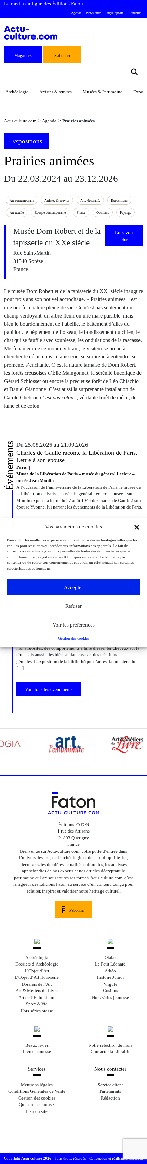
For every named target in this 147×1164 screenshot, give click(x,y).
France (81, 213)
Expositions (119, 200)
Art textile (17, 213)
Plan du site (37, 1111)
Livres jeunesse (37, 1051)
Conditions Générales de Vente (36, 1091)
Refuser (73, 606)
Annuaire (134, 13)
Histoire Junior (110, 977)
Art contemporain (22, 200)
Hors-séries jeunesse (110, 997)
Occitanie (102, 213)
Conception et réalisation (116, 1158)
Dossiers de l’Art (37, 984)
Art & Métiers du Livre (37, 990)
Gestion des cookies (73, 638)
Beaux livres (37, 1045)
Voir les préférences (74, 625)
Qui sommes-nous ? (37, 1104)
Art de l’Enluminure (36, 997)
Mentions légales (37, 1084)
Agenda (76, 13)
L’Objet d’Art (37, 970)
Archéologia (36, 957)
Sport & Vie (37, 1003)
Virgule (110, 984)
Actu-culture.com (20, 120)
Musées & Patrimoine (102, 91)
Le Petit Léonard (110, 964)
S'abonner (62, 55)
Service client (110, 1084)
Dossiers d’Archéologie (36, 964)
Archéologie (16, 91)
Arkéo (110, 970)
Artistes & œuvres (55, 91)
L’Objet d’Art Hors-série (37, 977)
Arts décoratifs (90, 200)
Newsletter (93, 13)
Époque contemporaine (50, 213)
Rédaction (110, 1098)
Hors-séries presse (37, 1010)
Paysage (125, 213)
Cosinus (110, 990)
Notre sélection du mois (110, 1045)
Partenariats (110, 1091)
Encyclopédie (114, 13)
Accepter (73, 587)
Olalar (110, 957)
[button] (136, 526)
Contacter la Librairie (110, 1051)
